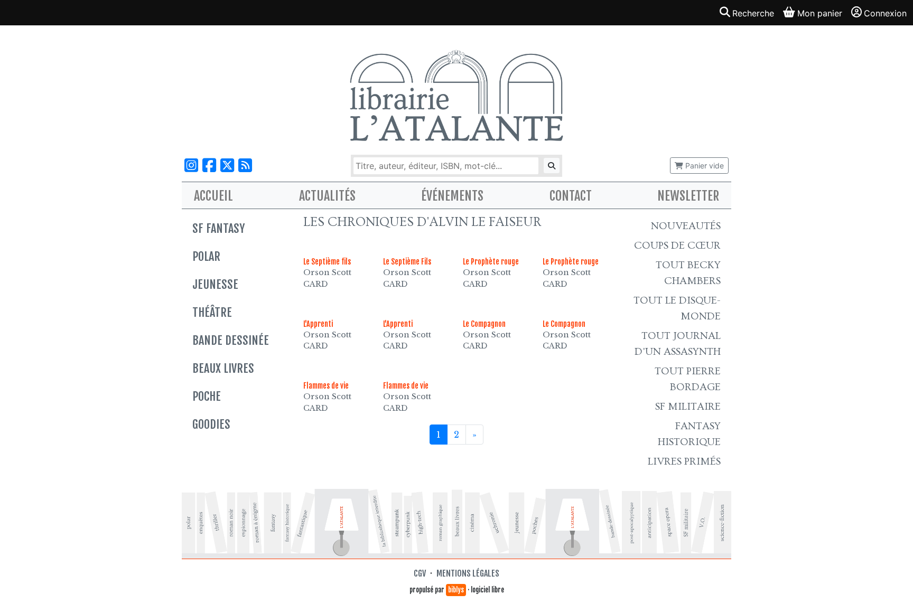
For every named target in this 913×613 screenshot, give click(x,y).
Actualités (327, 196)
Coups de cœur (677, 245)
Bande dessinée (230, 340)
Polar (206, 256)
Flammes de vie (326, 385)
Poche (206, 396)
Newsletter (688, 196)
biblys (456, 590)
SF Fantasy (218, 228)
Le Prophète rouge (491, 261)
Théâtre (212, 312)
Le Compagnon (484, 323)
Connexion (885, 13)
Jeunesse (215, 284)
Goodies (211, 424)
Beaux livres (223, 368)
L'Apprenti (318, 323)
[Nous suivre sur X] (227, 165)
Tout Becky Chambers (688, 273)
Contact (570, 196)
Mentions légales (467, 573)
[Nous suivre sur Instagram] (191, 165)
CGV (420, 573)
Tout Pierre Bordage (688, 379)
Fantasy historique (689, 434)
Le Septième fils (327, 261)
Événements (452, 196)
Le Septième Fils (407, 261)
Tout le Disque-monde (677, 308)
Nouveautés (686, 226)
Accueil (213, 196)
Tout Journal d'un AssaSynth (678, 343)
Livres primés (684, 461)
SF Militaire (688, 406)
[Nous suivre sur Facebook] (209, 165)
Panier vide (703, 165)
